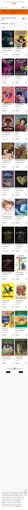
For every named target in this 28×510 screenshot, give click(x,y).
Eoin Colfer (19, 50)
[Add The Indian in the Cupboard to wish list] (13, 139)
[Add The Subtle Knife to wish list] (26, 251)
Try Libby (4, 11)
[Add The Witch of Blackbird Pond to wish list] (13, 55)
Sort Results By (4, 23)
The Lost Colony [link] (19, 76)
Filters (3, 27)
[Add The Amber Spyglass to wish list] (13, 279)
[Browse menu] (25, 7)
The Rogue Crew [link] (6, 188)
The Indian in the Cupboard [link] (7, 132)
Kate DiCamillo (19, 358)
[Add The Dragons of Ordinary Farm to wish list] (26, 223)
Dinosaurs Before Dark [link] (20, 328)
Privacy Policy (14, 493)
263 (20, 369)
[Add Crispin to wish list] (26, 139)
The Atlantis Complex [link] (7, 104)
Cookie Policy (18, 506)
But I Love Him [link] (18, 188)
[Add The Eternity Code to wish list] (26, 55)
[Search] (2, 7)
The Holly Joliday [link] (19, 272)
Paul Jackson (5, 330)
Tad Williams (19, 218)
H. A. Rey (5, 302)
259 (8, 369)
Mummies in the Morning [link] (7, 357)
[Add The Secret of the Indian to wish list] (26, 167)
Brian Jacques (6, 190)
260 (11, 369)
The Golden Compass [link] (7, 244)
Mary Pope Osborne (20, 330)
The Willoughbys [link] (19, 300)
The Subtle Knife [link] (19, 244)
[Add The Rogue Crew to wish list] (13, 195)
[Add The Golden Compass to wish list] (13, 251)
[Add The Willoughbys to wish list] (26, 307)
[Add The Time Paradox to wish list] (26, 111)
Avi (17, 134)
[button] (23, 19)
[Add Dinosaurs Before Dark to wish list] (26, 335)
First (8, 372)
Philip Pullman (6, 246)
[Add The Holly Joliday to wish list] (26, 279)
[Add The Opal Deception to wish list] (13, 83)
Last (21, 372)
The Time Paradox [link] (19, 104)
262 (17, 369)
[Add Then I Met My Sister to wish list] (13, 223)
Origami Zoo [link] (5, 328)
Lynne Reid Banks (6, 134)
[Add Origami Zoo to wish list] (13, 335)
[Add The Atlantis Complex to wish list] (13, 111)
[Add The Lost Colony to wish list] (26, 83)
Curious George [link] (6, 300)
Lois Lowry (19, 302)
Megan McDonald (20, 274)
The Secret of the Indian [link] (20, 160)
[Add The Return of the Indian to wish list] (13, 167)
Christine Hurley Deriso (7, 218)
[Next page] (23, 369)
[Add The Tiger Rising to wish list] (26, 363)
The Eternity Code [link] (19, 48)
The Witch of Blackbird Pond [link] (7, 48)
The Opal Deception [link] (7, 76)
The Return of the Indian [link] (7, 160)
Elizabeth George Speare (8, 50)
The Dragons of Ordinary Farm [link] (20, 216)
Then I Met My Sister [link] (7, 216)
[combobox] (11, 7)
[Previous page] (6, 369)
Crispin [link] (17, 132)
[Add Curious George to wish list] (13, 307)
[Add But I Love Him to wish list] (26, 195)
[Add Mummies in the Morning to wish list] (13, 363)
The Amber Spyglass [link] (7, 272)
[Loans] (23, 7)
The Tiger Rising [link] (19, 357)
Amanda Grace (19, 190)
